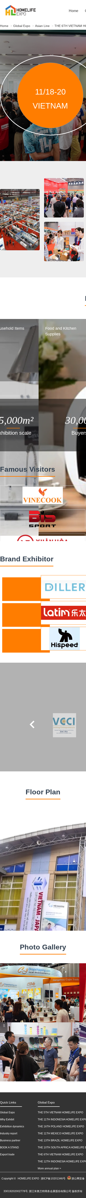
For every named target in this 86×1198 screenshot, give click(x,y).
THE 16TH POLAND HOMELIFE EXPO (61, 1126)
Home (73, 11)
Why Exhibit (7, 1119)
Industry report (8, 1133)
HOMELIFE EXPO (28, 1178)
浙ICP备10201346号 (53, 1178)
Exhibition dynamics (12, 1126)
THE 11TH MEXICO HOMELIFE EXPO (60, 1133)
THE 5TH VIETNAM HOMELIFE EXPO (60, 1112)
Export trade (7, 1154)
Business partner (10, 1140)
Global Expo (21, 26)
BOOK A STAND (9, 1147)
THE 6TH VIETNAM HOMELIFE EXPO (60, 1154)
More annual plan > (49, 1168)
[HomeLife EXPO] (13, 11)
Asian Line (42, 26)
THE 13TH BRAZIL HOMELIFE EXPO (60, 1140)
